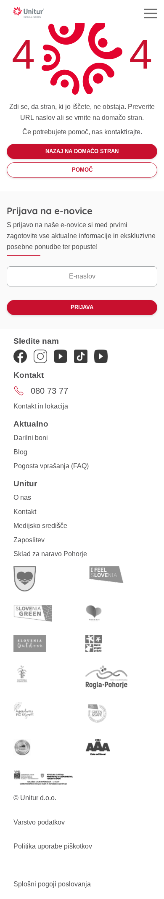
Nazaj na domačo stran (82, 151)
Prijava (82, 307)
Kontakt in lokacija (40, 406)
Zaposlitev (29, 540)
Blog (20, 452)
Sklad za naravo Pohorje (50, 553)
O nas (22, 497)
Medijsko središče (40, 525)
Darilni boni (30, 437)
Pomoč (82, 170)
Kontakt (24, 511)
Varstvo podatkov (39, 822)
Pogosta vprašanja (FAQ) (51, 465)
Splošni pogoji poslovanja (52, 884)
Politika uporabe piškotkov (52, 846)
